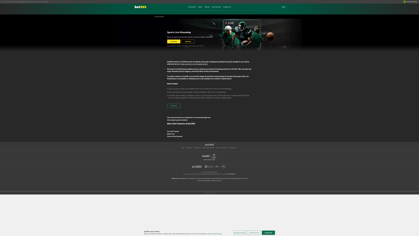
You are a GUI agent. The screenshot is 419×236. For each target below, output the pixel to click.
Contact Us (227, 7)
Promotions (192, 7)
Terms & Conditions (221, 147)
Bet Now (188, 41)
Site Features (216, 7)
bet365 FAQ (197, 147)
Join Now (174, 41)
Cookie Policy (217, 234)
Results (207, 7)
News (200, 7)
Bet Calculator (232, 147)
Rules (183, 147)
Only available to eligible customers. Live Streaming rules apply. (185, 46)
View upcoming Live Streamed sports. (194, 64)
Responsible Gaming (208, 147)
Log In (283, 7)
